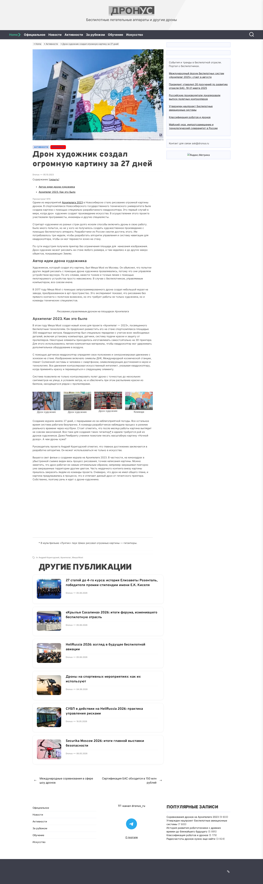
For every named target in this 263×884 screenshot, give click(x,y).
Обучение (115, 35)
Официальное (34, 35)
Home (13, 35)
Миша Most (77, 557)
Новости (54, 35)
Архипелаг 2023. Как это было (57, 191)
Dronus (36, 174)
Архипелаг (65, 557)
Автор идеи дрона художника (57, 186)
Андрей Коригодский (49, 557)
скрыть (54, 179)
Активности (74, 35)
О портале (131, 837)
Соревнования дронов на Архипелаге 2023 (193, 816)
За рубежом (95, 35)
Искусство (134, 35)
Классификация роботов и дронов (189, 117)
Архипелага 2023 (72, 202)
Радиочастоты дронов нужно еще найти (191, 838)
